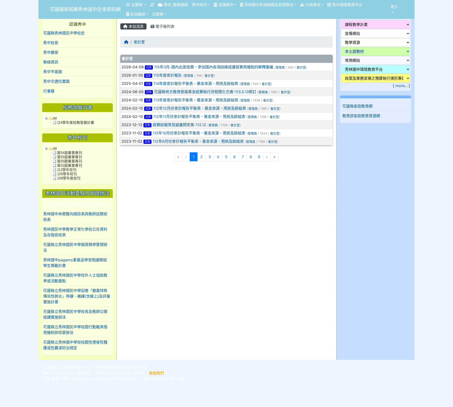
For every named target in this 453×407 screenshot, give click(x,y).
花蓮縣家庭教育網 (357, 106)
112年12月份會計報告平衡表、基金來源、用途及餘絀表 (199, 108)
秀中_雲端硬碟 (175, 4)
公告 (149, 67)
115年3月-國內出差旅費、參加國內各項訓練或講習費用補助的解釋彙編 (213, 67)
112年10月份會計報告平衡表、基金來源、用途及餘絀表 (199, 133)
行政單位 (312, 4)
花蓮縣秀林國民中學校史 (64, 33)
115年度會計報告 (167, 75)
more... (401, 85)
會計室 (139, 42)
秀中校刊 (199, 4)
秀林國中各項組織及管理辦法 (268, 4)
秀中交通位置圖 (56, 81)
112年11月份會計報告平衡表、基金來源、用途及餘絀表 (199, 116)
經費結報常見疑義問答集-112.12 (179, 124)
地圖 (139, 373)
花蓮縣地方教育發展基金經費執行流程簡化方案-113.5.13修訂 (205, 91)
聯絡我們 (156, 373)
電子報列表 (164, 26)
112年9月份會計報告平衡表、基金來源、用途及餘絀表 (198, 141)
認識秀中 (225, 4)
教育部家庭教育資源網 (361, 115)
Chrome (86, 378)
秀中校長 (50, 42)
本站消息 (135, 26)
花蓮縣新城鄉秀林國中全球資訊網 (85, 9)
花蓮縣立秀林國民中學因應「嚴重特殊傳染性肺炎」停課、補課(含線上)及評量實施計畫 (76, 296)
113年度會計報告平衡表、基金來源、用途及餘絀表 (195, 100)
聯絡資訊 (50, 62)
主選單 (137, 4)
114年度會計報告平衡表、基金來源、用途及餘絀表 (195, 83)
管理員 (280, 67)
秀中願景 (50, 52)
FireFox (103, 378)
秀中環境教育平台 (346, 4)
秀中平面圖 (52, 71)
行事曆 (49, 91)
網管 (67, 378)
